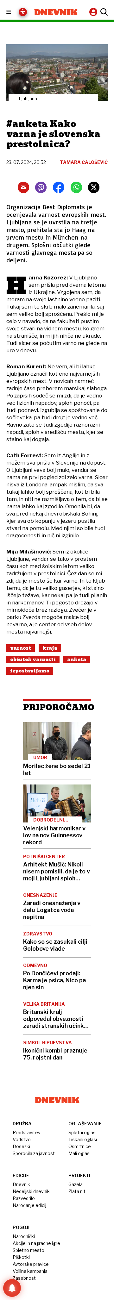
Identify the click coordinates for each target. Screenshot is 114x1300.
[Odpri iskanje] (103, 12)
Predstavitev (27, 1132)
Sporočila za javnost (34, 1153)
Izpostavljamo (29, 670)
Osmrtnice (79, 1146)
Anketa (76, 659)
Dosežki (21, 1146)
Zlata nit (77, 1191)
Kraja (49, 648)
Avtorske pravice (31, 1264)
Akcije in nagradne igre (36, 1243)
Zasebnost (24, 1278)
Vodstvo (22, 1139)
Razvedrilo (24, 1198)
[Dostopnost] (23, 12)
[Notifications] (12, 1288)
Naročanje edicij (29, 1205)
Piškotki (21, 1257)
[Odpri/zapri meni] (14, 12)
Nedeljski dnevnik (31, 1191)
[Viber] (41, 187)
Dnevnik (21, 1184)
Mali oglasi (79, 1153)
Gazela (75, 1184)
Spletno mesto (28, 1250)
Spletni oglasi (82, 1132)
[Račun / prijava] (94, 12)
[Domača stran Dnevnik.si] (55, 12)
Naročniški (24, 1236)
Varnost (20, 648)
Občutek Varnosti (33, 659)
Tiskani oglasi (82, 1139)
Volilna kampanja (30, 1271)
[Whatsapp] (76, 187)
